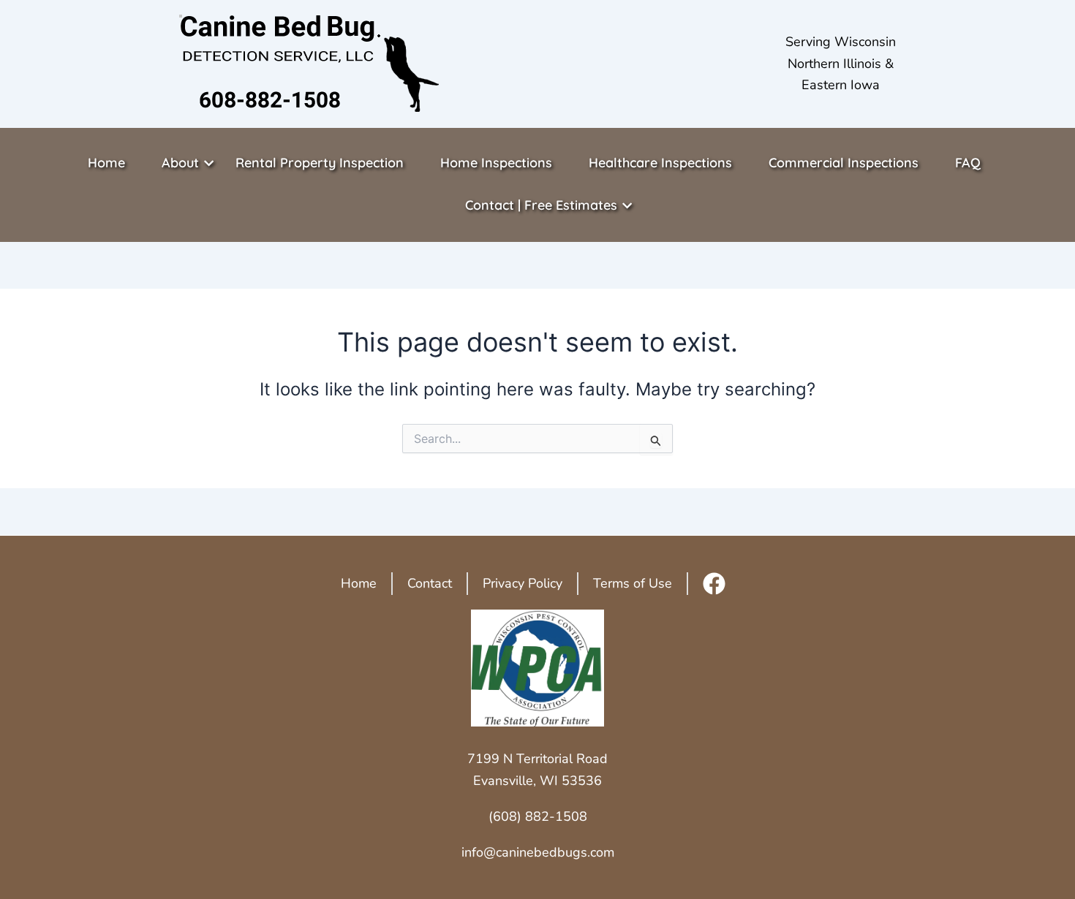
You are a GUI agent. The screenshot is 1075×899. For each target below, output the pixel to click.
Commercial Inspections (844, 162)
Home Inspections (496, 162)
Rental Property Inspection (319, 162)
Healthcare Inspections (660, 162)
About (180, 162)
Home (106, 162)
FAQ (968, 162)
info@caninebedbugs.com (537, 852)
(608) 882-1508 (538, 816)
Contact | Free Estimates (541, 205)
